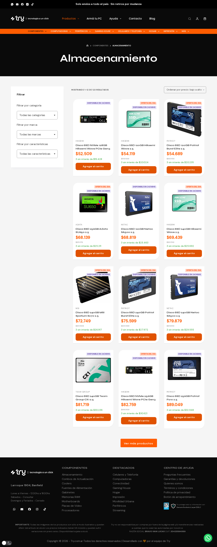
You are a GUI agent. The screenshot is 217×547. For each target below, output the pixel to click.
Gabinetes (68, 492)
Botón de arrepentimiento (180, 497)
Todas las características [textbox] (34, 154)
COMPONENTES (74, 467)
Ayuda (113, 18)
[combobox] (37, 115)
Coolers (67, 483)
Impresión (169, 31)
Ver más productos (138, 443)
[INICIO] (87, 46)
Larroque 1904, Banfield (27, 485)
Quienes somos (173, 483)
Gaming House (103, 31)
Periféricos (81, 31)
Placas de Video (72, 506)
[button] (208, 538)
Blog (152, 18)
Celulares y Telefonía (130, 31)
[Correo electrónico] (17, 4)
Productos (69, 18)
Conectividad (121, 483)
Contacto (135, 18)
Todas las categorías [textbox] (32, 115)
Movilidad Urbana (123, 501)
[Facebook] (22, 4)
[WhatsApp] (12, 4)
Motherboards (71, 501)
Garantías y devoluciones (179, 479)
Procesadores (70, 510)
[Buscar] (189, 18)
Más (184, 31)
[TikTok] (32, 4)
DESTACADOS (123, 467)
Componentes (35, 31)
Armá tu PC (94, 18)
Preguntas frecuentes (177, 474)
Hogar (152, 31)
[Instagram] (27, 4)
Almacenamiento (72, 474)
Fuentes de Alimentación (77, 488)
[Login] (197, 18)
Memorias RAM (71, 497)
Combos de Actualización (77, 479)
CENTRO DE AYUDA (179, 467)
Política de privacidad (177, 492)
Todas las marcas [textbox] (30, 134)
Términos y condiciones (178, 488)
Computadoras (59, 31)
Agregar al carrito (93, 166)
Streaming (119, 510)
